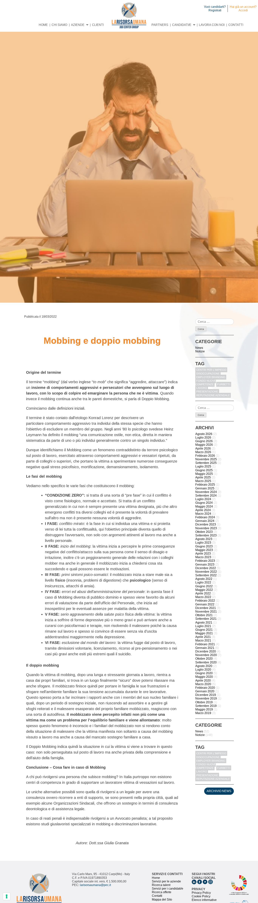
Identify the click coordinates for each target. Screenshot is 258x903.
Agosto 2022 (203, 578)
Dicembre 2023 (205, 524)
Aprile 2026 (203, 448)
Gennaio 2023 (204, 564)
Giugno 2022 (204, 586)
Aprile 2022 (203, 593)
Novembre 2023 (206, 528)
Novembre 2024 (206, 492)
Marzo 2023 (203, 557)
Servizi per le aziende (166, 881)
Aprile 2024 (203, 510)
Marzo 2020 (203, 684)
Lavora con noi (212, 24)
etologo (81, 418)
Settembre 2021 (206, 618)
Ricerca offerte (161, 892)
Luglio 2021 (203, 626)
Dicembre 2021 (205, 608)
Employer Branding (210, 377)
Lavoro (201, 387)
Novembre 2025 (206, 459)
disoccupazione (208, 373)
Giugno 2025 (204, 470)
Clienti (98, 24)
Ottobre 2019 (204, 702)
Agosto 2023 (203, 539)
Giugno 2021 (204, 629)
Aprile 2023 (203, 553)
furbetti (223, 384)
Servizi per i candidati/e (167, 888)
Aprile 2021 (203, 636)
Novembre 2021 (206, 611)
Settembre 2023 (206, 535)
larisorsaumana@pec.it (95, 885)
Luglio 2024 (203, 499)
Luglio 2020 (203, 669)
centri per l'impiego (211, 369)
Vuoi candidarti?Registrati (215, 8)
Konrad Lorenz (101, 418)
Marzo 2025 (203, 481)
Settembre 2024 (206, 495)
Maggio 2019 (204, 709)
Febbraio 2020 (205, 687)
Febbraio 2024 (205, 517)
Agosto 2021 (203, 622)
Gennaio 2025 (204, 488)
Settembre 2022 (206, 575)
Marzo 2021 (203, 640)
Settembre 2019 (206, 705)
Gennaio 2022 (204, 604)
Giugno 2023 (204, 546)
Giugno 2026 (204, 441)
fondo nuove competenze (205, 382)
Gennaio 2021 (204, 647)
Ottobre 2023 (204, 531)
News (199, 347)
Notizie (200, 351)
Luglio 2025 (203, 466)
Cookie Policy (201, 896)
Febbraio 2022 (205, 600)
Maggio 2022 (204, 589)
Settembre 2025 (206, 462)
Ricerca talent (161, 885)
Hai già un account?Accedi (243, 8)
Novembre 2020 (206, 655)
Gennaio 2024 (204, 520)
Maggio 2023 (204, 550)
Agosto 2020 (203, 666)
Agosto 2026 (203, 434)
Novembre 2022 (206, 571)
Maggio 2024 (204, 506)
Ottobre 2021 (204, 615)
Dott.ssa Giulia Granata (109, 843)
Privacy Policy (201, 892)
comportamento (58, 423)
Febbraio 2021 (205, 644)
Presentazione (207, 391)
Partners (159, 24)
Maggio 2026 (204, 444)
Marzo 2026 (203, 452)
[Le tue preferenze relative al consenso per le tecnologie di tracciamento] (6, 896)
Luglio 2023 (203, 542)
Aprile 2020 (203, 680)
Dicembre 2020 (205, 651)
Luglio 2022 (203, 582)
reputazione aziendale (213, 395)
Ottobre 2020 (204, 658)
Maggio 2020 (204, 676)
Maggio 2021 (204, 633)
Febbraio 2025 (205, 484)
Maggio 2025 (204, 473)
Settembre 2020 (206, 662)
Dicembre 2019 (205, 694)
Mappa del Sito (162, 899)
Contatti (235, 24)
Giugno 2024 (204, 502)
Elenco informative (204, 899)
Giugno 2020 (204, 673)
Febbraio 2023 (205, 560)
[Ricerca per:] (214, 322)
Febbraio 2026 (205, 455)
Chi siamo (59, 24)
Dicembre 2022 (205, 568)
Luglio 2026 (203, 437)
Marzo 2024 (203, 513)
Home (43, 24)
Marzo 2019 (203, 713)
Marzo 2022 (203, 597)
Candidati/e (181, 24)
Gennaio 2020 (204, 691)
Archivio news (219, 791)
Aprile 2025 (203, 477)
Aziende (77, 24)
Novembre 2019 (206, 698)
